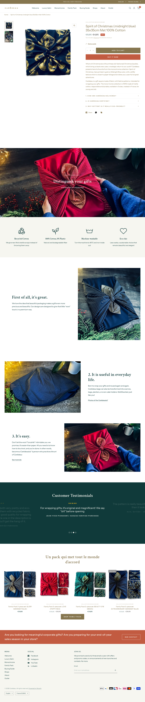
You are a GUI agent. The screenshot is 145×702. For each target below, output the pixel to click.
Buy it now (113, 57)
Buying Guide (85, 8)
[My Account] (134, 8)
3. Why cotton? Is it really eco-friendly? (105, 106)
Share (90, 112)
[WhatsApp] (96, 112)
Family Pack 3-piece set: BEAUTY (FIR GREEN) (90, 607)
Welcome (35, 8)
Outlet (110, 8)
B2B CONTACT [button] (131, 637)
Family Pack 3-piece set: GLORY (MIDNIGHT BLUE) (20, 607)
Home (6, 15)
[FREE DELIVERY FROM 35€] (72, 2)
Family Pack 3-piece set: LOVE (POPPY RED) (55, 607)
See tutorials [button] (16, 460)
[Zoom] (74, 25)
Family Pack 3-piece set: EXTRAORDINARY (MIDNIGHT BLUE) (125, 607)
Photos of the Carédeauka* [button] (98, 400)
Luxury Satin (46, 8)
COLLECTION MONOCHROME (20, 604)
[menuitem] (35, 8)
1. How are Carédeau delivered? (101, 96)
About (103, 8)
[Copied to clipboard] (102, 113)
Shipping (96, 37)
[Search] (130, 8)
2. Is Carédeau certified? (97, 101)
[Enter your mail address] (115, 670)
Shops (95, 8)
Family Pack (72, 8)
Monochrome (59, 8)
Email (76, 666)
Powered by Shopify (35, 688)
